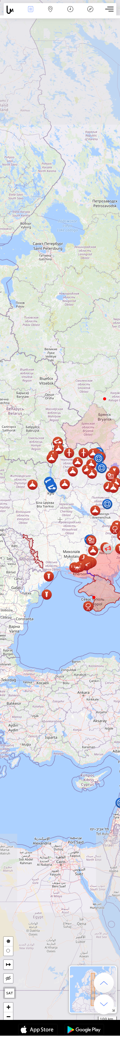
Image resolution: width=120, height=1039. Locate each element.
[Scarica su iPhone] (38, 1030)
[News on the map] (12, 9)
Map (50, 13)
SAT (9, 993)
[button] (93, 597)
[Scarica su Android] (84, 1030)
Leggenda (90, 13)
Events (30, 13)
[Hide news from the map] (8, 978)
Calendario (70, 13)
